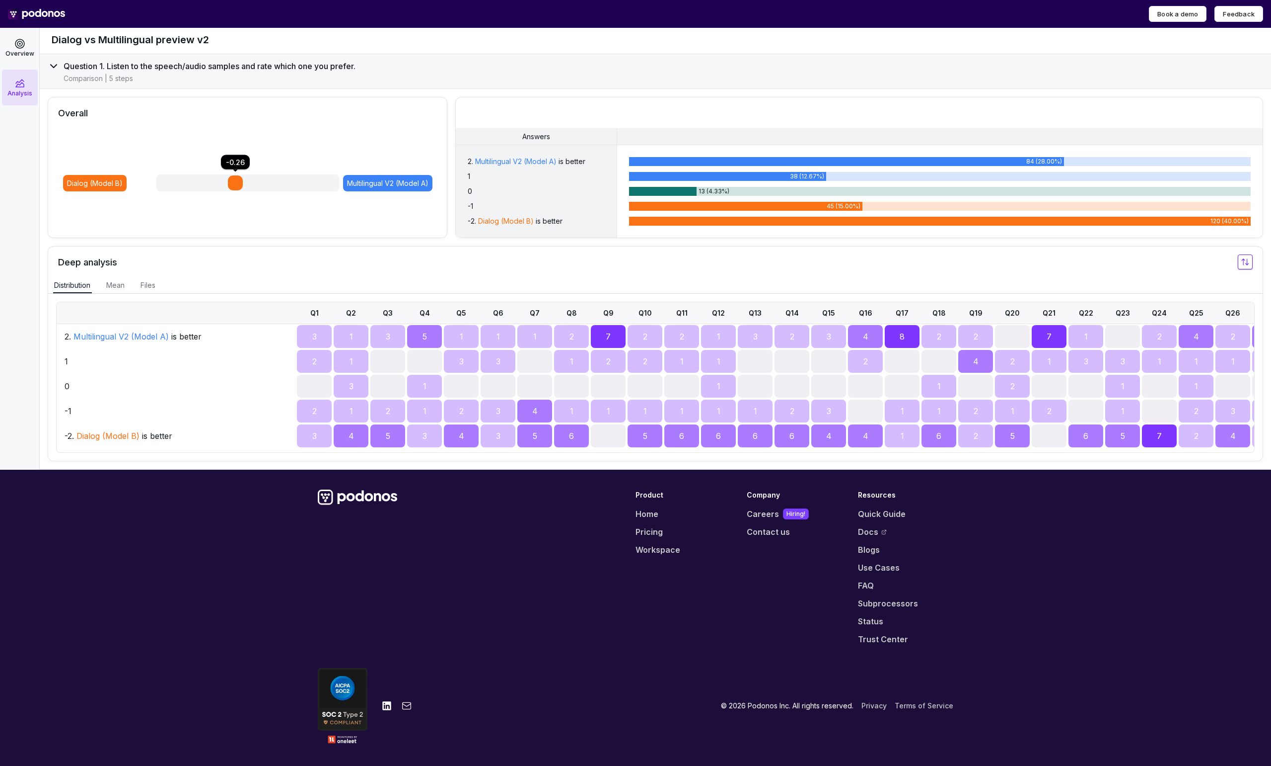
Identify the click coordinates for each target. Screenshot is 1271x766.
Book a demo (1177, 14)
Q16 (865, 313)
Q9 (608, 313)
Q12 (718, 313)
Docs (868, 532)
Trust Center (883, 639)
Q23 (1123, 313)
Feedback (1239, 14)
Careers (776, 514)
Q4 (425, 313)
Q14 (792, 313)
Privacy (874, 705)
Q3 (388, 313)
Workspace (658, 550)
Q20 (1012, 313)
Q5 (461, 313)
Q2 (351, 313)
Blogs (869, 550)
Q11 (682, 313)
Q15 (828, 313)
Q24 (1159, 313)
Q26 (1232, 313)
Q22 (1086, 313)
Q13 (755, 313)
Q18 (939, 313)
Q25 (1196, 313)
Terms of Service (924, 705)
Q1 (314, 313)
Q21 (1049, 313)
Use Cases (879, 568)
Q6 (498, 313)
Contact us (768, 532)
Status (870, 621)
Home (647, 514)
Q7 (535, 313)
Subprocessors (888, 603)
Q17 (902, 313)
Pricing (649, 532)
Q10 (645, 313)
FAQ (866, 586)
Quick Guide (882, 514)
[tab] (72, 285)
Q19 (976, 313)
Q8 (571, 313)
